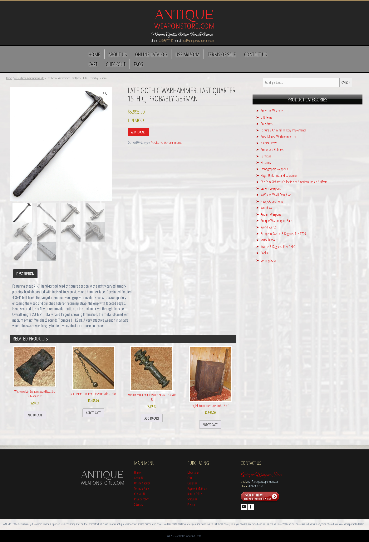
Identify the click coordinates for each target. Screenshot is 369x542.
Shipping (192, 499)
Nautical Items (269, 143)
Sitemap (138, 504)
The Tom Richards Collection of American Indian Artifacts (294, 181)
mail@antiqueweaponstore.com (198, 40)
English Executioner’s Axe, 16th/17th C (210, 409)
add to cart (35, 414)
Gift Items (266, 117)
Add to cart (138, 132)
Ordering (192, 483)
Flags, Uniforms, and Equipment (279, 175)
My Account (193, 472)
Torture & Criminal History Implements (283, 130)
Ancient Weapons (271, 214)
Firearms (266, 162)
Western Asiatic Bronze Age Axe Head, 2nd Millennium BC (34, 397)
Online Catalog (151, 54)
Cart (93, 64)
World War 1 (268, 207)
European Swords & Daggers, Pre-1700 (283, 233)
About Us (118, 54)
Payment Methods (197, 488)
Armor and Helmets (272, 149)
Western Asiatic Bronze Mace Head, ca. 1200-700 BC (151, 400)
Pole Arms (267, 123)
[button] (105, 93)
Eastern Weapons (271, 188)
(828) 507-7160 (166, 40)
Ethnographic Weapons (274, 168)
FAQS (138, 64)
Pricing (191, 504)
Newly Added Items (272, 201)
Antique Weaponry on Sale (276, 220)
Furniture (266, 156)
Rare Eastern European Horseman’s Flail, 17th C (93, 397)
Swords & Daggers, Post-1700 (278, 246)
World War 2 (268, 227)
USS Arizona (187, 54)
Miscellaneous (269, 240)
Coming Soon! (269, 260)
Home (94, 54)
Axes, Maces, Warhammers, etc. (29, 78)
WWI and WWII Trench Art (276, 194)
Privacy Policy (141, 499)
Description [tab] (25, 273)
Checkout (115, 64)
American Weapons (272, 110)
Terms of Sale (222, 54)
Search (345, 82)
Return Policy (194, 493)
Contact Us (255, 54)
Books (264, 252)
